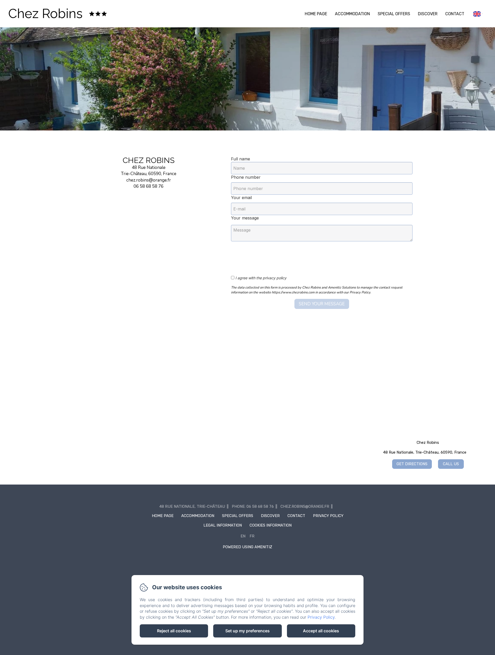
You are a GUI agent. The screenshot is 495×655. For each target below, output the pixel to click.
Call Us (451, 464)
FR (252, 536)
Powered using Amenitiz (247, 547)
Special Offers (394, 13)
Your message (245, 217)
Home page (316, 13)
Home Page (163, 515)
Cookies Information (271, 525)
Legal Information (222, 525)
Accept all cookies (321, 630)
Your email (241, 197)
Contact (454, 13)
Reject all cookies (174, 630)
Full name (240, 158)
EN (243, 536)
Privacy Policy (328, 515)
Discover (428, 13)
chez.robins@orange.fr (304, 506)
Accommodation (352, 13)
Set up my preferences (247, 630)
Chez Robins (45, 13)
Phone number (246, 177)
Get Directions (412, 464)
